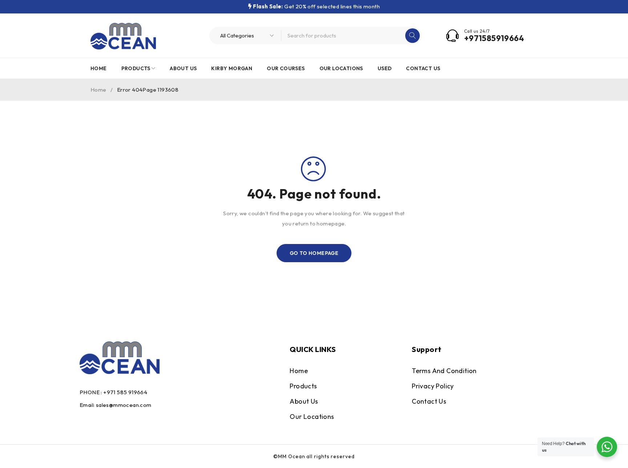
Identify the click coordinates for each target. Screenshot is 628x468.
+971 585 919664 (125, 392)
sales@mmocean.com (124, 404)
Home (98, 89)
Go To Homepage (314, 253)
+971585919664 (494, 38)
